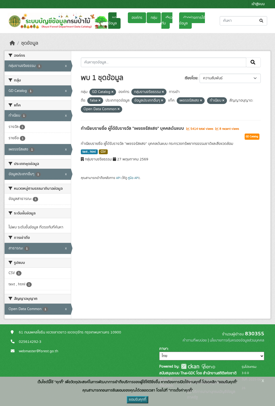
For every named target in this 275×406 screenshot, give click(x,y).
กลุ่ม (154, 17)
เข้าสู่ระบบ (258, 4)
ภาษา (163, 348)
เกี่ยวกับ (166, 20)
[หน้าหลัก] (12, 43)
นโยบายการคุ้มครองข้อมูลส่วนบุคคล (237, 340)
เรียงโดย (191, 78)
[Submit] (261, 21)
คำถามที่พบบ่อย (195, 340)
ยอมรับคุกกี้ (137, 399)
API (118, 177)
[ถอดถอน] (112, 92)
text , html (89, 152)
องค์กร (137, 17)
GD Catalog (252, 136)
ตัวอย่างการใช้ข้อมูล (192, 20)
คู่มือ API (133, 177)
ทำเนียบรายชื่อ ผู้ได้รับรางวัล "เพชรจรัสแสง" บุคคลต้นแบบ (133, 128)
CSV (103, 152)
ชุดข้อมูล (112, 20)
